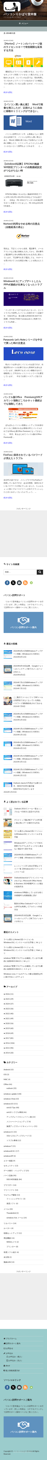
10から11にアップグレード (18, 1136)
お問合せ (9, 1348)
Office (6, 1084)
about (7, 1366)
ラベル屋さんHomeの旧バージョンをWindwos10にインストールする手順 (28, 834)
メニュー (24, 23)
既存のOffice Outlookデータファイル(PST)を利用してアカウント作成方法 (28, 907)
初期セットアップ (11, 1233)
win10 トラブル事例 (15, 1112)
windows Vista (9, 1099)
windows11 (8, 1132)
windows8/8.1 (9, 1151)
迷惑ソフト (11, 1203)
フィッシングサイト (15, 1199)
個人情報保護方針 (12, 1371)
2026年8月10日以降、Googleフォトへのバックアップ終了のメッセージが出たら (28, 918)
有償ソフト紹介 (10, 1252)
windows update (10, 1094)
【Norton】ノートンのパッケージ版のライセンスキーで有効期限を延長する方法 (22, 47)
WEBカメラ (11, 1242)
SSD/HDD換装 (12, 1179)
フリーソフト (9, 1190)
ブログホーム (11, 1339)
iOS (5, 1074)
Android (7, 1070)
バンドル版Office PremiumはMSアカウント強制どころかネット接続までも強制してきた (23, 400)
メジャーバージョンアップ (17, 1122)
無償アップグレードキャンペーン (20, 1126)
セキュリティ (9, 1166)
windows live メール (15, 1218)
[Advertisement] (23, 533)
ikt (37, 942)
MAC (6, 1079)
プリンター (11, 1247)
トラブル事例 (12, 1140)
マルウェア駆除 (10, 1195)
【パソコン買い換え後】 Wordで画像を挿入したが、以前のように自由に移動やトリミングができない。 (23, 107)
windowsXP (8, 1156)
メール (6, 1209)
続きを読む (8, 92)
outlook (10, 1088)
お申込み (9, 1353)
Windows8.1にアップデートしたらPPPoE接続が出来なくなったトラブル (22, 284)
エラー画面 (8, 1161)
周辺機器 (7, 1238)
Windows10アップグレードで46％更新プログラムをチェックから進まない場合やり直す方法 (28, 846)
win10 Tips (11, 1108)
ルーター (7, 1228)
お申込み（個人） (15, 1357)
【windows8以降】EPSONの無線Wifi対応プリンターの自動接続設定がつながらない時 (22, 167)
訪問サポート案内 (12, 1343)
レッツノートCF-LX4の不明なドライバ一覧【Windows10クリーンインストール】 (28, 869)
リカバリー (8, 1223)
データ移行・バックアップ (14, 1171)
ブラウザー (8, 1185)
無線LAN (7, 1262)
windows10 (8, 1104)
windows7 (8, 1146)
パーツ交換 (8, 1176)
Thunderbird (11, 1213)
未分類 (6, 1257)
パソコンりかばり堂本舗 (20, 14)
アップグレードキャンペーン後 (19, 1117)
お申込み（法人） (15, 1360)
